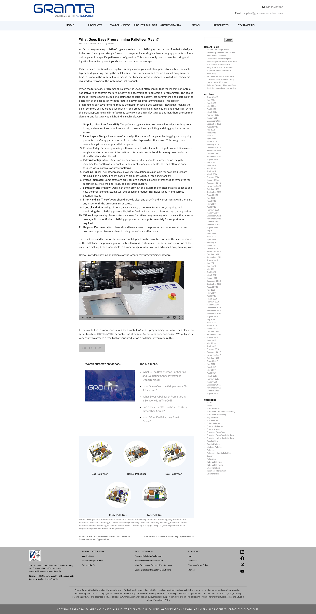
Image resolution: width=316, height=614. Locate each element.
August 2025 (212, 127)
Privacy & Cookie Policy (198, 565)
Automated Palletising (157, 519)
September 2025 (214, 124)
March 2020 (212, 299)
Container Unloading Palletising (154, 522)
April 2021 (211, 272)
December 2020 (214, 281)
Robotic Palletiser (115, 525)
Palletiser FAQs (88, 565)
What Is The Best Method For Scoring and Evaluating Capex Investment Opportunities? (164, 376)
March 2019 (212, 326)
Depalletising (212, 441)
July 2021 (211, 263)
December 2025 (214, 121)
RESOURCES (221, 25)
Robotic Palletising (133, 525)
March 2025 (212, 142)
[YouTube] (265, 571)
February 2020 (213, 302)
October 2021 (213, 254)
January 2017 (213, 382)
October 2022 (213, 222)
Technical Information (216, 471)
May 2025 (211, 136)
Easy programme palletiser (166, 525)
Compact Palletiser (215, 426)
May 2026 (211, 106)
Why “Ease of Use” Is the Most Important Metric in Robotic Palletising (220, 70)
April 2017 (211, 373)
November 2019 (214, 311)
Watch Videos (88, 556)
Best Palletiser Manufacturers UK (149, 561)
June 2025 (211, 133)
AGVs (209, 403)
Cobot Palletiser (214, 423)
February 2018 (213, 349)
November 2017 (214, 355)
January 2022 (213, 245)
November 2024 (214, 151)
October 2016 (213, 391)
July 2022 (211, 231)
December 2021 (214, 248)
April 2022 (211, 240)
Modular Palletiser (215, 447)
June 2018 (211, 340)
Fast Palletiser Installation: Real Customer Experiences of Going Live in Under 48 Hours (220, 79)
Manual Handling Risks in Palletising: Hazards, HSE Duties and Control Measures (221, 53)
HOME (70, 25)
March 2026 (212, 112)
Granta (111, 43)
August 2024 (212, 159)
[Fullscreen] (181, 317)
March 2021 (212, 275)
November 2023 (214, 186)
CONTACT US (246, 25)
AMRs (209, 406)
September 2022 (214, 225)
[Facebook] (265, 558)
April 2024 (211, 171)
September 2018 (214, 334)
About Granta (193, 551)
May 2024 (211, 168)
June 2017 (211, 367)
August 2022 (212, 228)
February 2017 (213, 379)
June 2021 (211, 266)
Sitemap (191, 570)
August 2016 (212, 394)
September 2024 (214, 156)
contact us (92, 348)
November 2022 (214, 219)
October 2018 (213, 331)
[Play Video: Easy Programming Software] (131, 287)
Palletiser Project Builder (92, 561)
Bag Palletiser (175, 519)
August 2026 (212, 97)
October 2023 (213, 189)
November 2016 (214, 388)
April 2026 (211, 109)
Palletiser (211, 450)
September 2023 (214, 192)
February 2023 (213, 210)
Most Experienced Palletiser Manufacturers (153, 565)
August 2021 (212, 260)
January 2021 (213, 278)
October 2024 (213, 154)
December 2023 (214, 183)
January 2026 (213, 118)
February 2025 (213, 145)
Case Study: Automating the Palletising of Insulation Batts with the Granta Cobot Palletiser (222, 62)
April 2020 (211, 296)
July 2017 (211, 364)
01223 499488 (274, 7)
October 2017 (213, 358)
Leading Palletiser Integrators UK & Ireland (153, 570)
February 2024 (213, 177)
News (190, 556)
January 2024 (213, 180)
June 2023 (211, 201)
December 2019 (214, 308)
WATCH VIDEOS (120, 25)
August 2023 (212, 195)
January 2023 (213, 213)
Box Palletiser (213, 420)
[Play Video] (82, 317)
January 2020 (213, 305)
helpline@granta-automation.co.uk (263, 13)
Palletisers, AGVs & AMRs (93, 551)
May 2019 (211, 323)
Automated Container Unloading (131, 519)
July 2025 (211, 130)
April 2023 (211, 207)
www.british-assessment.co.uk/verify (45, 571)
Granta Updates (213, 444)
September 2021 (214, 257)
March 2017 (212, 376)
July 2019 (211, 320)
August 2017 (212, 361)
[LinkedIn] (265, 552)
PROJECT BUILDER (145, 25)
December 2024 (214, 148)
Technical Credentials (144, 551)
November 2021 (214, 251)
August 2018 (212, 337)
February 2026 (213, 115)
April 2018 (211, 346)
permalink (119, 528)
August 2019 (212, 317)
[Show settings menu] (174, 317)
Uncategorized (213, 474)
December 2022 (214, 216)
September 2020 (214, 284)
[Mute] (168, 317)
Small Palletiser (213, 468)
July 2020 (211, 290)
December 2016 (214, 385)
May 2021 (211, 269)
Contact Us (192, 561)
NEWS (196, 25)
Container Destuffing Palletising (124, 522)
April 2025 (211, 139)
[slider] (128, 317)
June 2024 (211, 165)
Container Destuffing (98, 522)
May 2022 (211, 237)
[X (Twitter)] (265, 565)
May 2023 (211, 204)
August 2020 (212, 287)
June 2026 (211, 103)
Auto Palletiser (108, 519)
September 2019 (214, 314)
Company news (213, 429)
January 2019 (213, 328)
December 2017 (214, 352)
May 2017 (211, 370)
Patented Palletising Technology (148, 556)
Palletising (101, 525)
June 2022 (211, 234)
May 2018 (211, 343)
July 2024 (211, 162)
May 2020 (211, 293)
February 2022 (213, 242)
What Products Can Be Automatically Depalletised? (169, 536)
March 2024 (212, 174)
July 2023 (211, 198)
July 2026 (211, 100)
